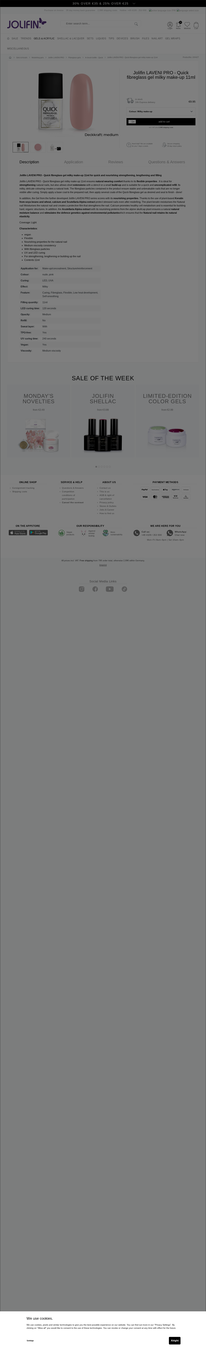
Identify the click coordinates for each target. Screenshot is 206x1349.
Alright (175, 1340)
